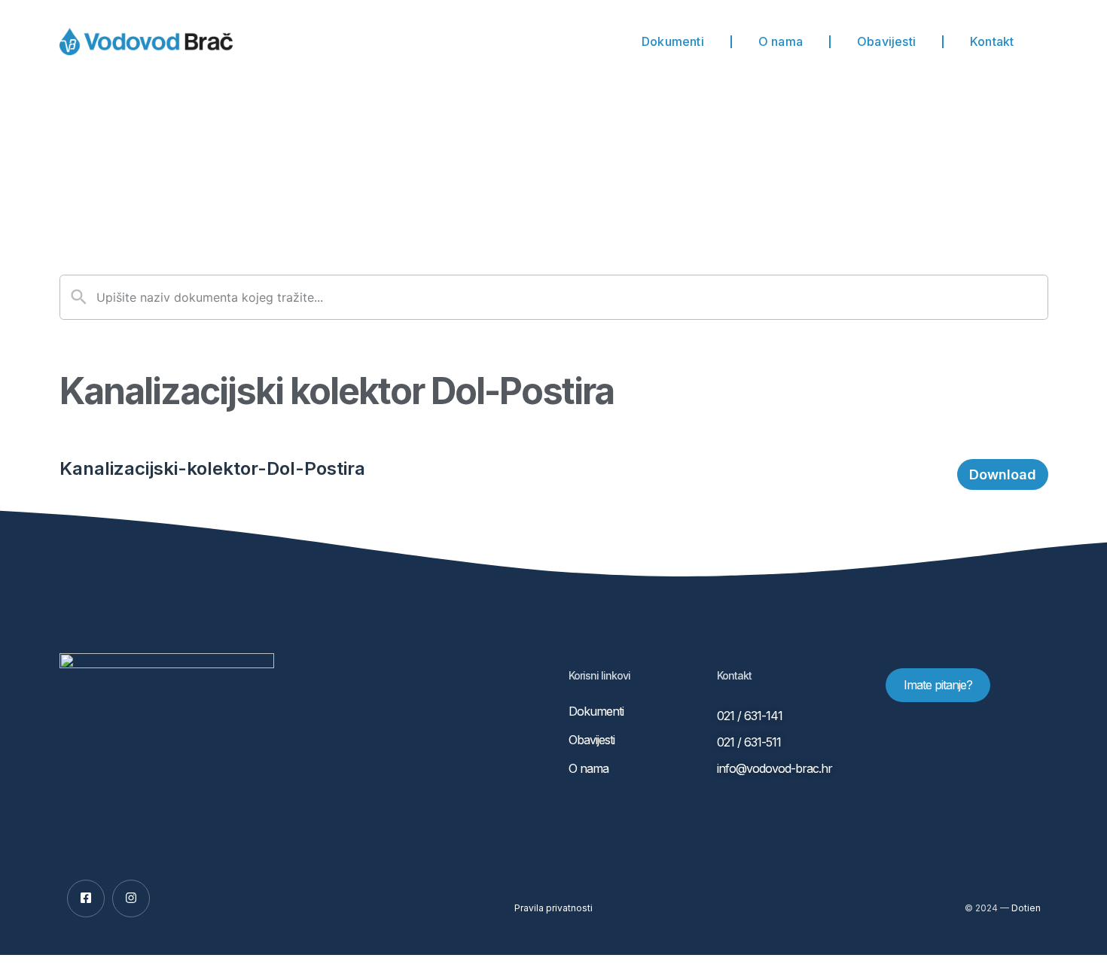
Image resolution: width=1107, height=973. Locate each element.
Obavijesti (886, 41)
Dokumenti (673, 41)
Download (1002, 474)
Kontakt (992, 41)
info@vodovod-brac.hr (774, 768)
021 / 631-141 (749, 715)
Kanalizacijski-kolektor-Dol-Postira (212, 468)
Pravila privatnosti (553, 908)
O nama (780, 41)
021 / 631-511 (749, 742)
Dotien (1026, 908)
